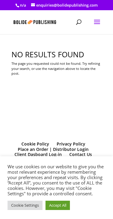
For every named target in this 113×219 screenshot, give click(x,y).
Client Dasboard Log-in (38, 154)
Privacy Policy (71, 144)
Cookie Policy (35, 144)
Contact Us (80, 154)
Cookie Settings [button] (25, 205)
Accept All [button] (57, 205)
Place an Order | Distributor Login (53, 149)
